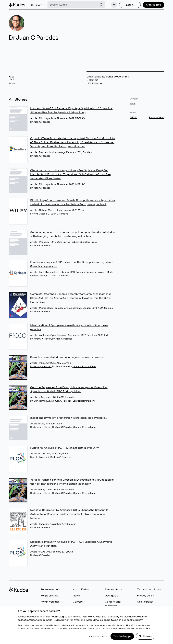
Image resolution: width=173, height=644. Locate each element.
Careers (78, 601)
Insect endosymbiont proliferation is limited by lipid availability (68, 417)
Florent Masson (38, 213)
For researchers (50, 589)
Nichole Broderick (39, 457)
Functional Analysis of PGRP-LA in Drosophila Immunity (64, 447)
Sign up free (153, 4)
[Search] (101, 5)
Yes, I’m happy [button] (122, 636)
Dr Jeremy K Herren (40, 338)
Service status (113, 589)
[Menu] (114, 5)
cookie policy (134, 620)
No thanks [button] (145, 636)
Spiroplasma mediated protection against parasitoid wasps (66, 357)
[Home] (17, 5)
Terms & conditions (149, 589)
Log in (130, 4)
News (76, 595)
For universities (50, 601)
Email (132, 103)
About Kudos (81, 589)
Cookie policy (145, 601)
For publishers (49, 595)
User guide (111, 595)
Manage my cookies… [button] (98, 636)
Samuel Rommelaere (84, 366)
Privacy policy (145, 595)
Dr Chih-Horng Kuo (40, 400)
